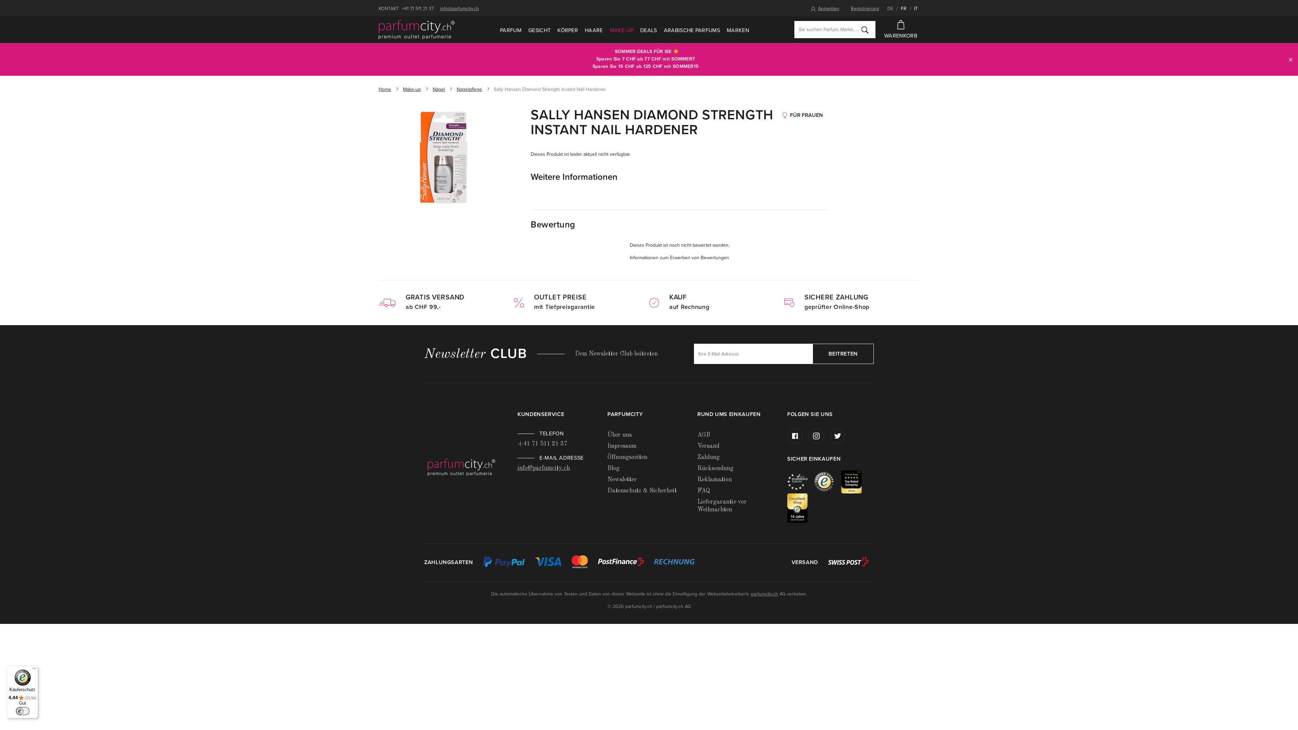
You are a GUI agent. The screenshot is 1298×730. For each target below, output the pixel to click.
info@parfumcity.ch (459, 8)
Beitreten (843, 353)
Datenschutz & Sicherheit (642, 491)
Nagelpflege (469, 89)
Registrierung (865, 8)
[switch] (22, 711)
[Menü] (34, 670)
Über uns (619, 435)
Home (385, 89)
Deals (648, 30)
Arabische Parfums (692, 30)
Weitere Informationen (574, 177)
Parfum (511, 30)
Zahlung (708, 457)
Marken (738, 30)
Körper (567, 30)
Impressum (621, 446)
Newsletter (622, 480)
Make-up (621, 30)
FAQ (703, 491)
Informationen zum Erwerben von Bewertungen (679, 258)
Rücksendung (715, 468)
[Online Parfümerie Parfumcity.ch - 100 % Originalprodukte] (417, 29)
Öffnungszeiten (627, 457)
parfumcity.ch (764, 594)
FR (904, 8)
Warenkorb (900, 35)
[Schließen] (1291, 59)
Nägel (439, 89)
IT (916, 8)
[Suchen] (865, 30)
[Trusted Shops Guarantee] (827, 482)
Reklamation (714, 480)
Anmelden (828, 8)
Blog (613, 468)
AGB (703, 435)
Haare (594, 30)
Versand (708, 446)
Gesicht (539, 30)
